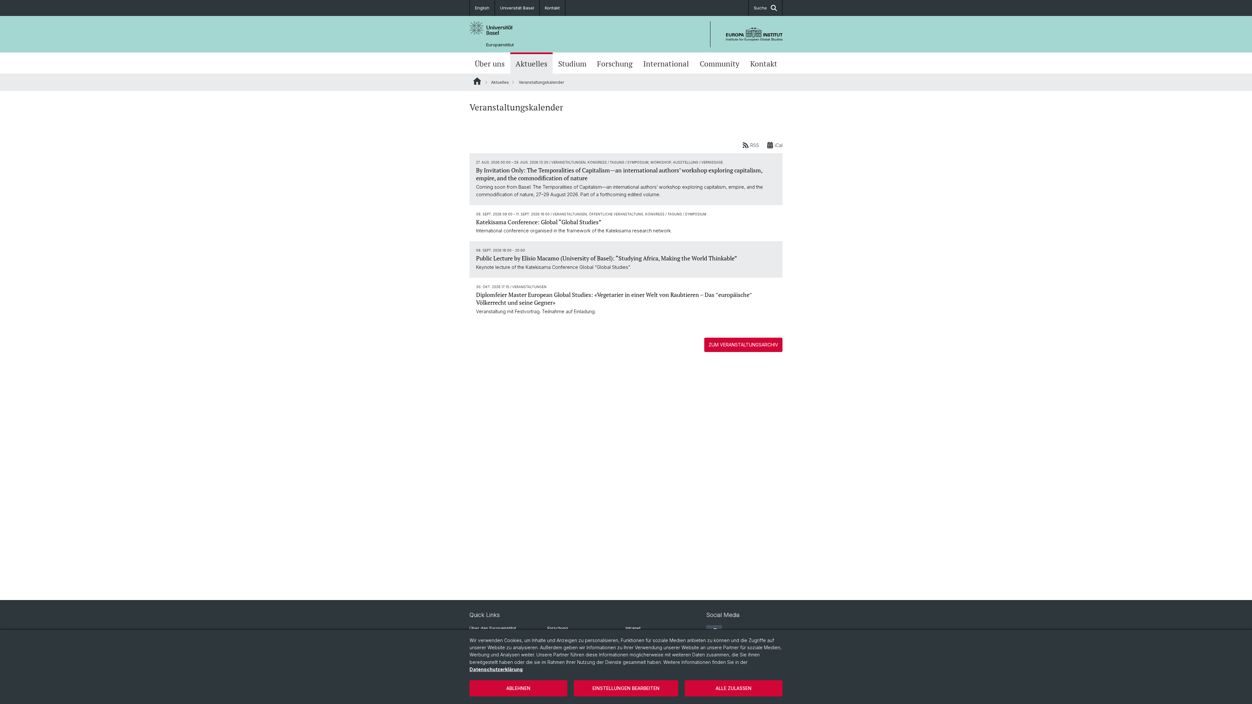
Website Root (477, 81)
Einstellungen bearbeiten (626, 688)
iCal (778, 145)
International (666, 64)
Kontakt (552, 7)
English (482, 7)
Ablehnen (518, 688)
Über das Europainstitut (493, 628)
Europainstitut (500, 44)
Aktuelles (531, 64)
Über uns (490, 64)
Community (719, 64)
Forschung (615, 64)
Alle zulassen (734, 688)
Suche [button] (760, 7)
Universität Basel (517, 7)
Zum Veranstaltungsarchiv (743, 344)
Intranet (633, 628)
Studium (572, 64)
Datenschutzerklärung (496, 669)
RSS (754, 145)
